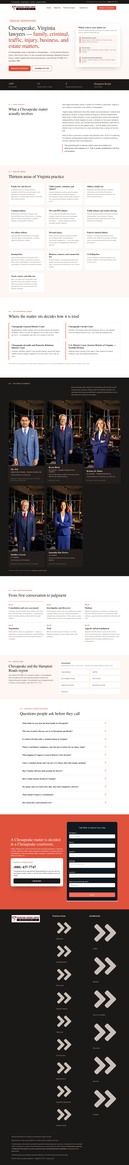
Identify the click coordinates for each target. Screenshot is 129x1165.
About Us (57, 8)
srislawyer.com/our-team (39, 570)
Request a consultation (19, 68)
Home (49, 8)
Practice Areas (68, 8)
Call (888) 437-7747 (42, 68)
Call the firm (36, 881)
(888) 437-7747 (112, 2)
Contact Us (83, 8)
